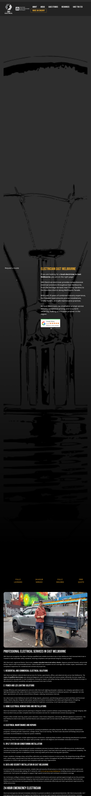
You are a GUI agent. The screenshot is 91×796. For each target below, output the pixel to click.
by (56, 328)
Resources (65, 7)
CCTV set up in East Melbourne (50, 771)
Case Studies (53, 7)
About (34, 7)
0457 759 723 (78, 7)
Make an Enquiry (39, 10)
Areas (43, 7)
